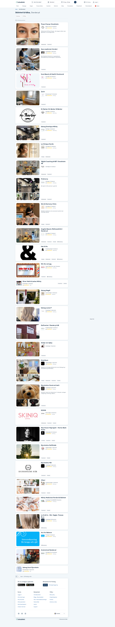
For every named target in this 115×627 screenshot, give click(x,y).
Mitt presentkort (21, 602)
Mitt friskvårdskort (22, 604)
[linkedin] (22, 614)
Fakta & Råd (36, 602)
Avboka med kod (21, 606)
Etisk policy (52, 594)
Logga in (20, 594)
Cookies (51, 599)
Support (35, 606)
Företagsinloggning (53, 585)
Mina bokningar (21, 597)
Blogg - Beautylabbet (38, 597)
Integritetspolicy (53, 597)
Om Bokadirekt (37, 594)
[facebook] (25, 614)
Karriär (35, 604)
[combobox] (39, 2)
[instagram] (19, 614)
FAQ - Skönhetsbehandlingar (40, 599)
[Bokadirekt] (20, 2)
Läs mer (45, 585)
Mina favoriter (21, 599)
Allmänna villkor (53, 602)
